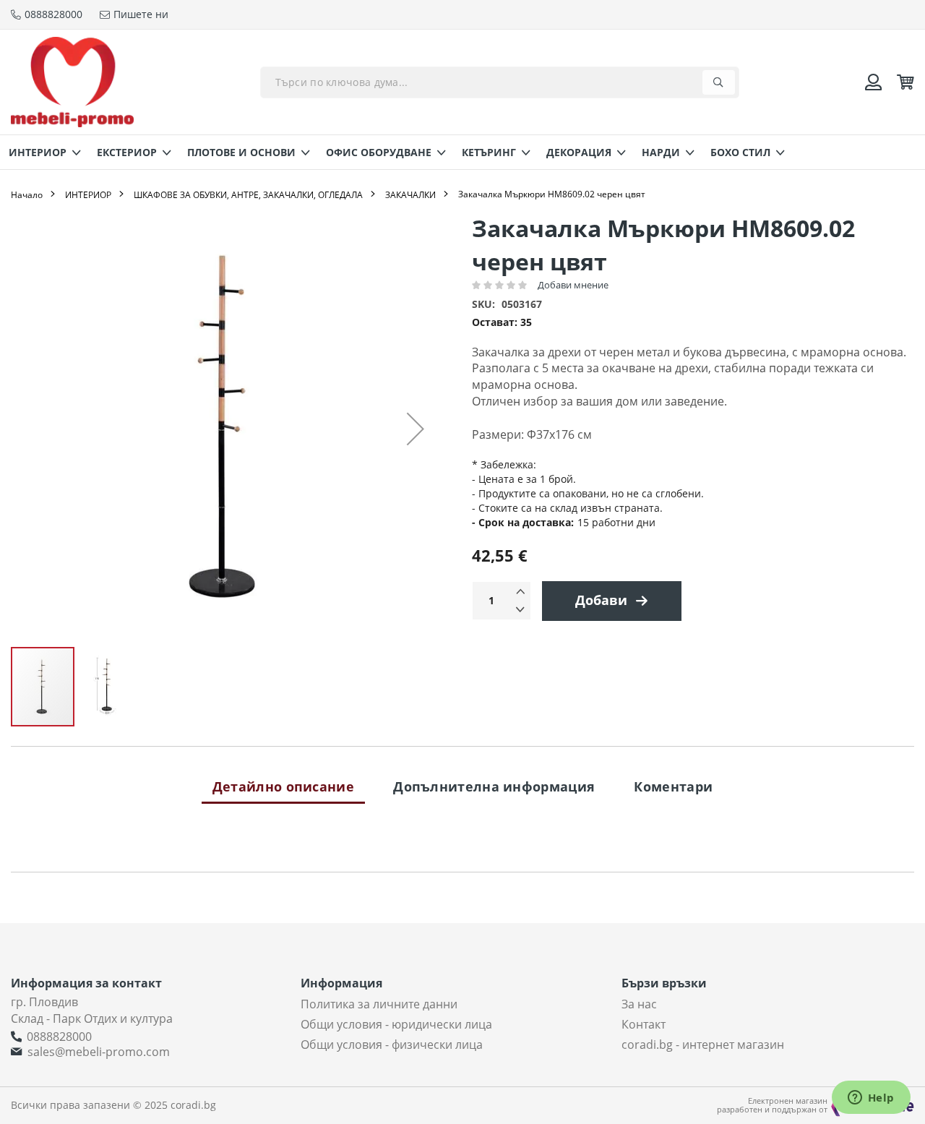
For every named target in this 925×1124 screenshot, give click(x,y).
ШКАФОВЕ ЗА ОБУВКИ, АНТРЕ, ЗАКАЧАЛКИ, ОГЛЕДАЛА (248, 195)
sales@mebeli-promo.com (98, 1051)
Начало (27, 195)
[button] (415, 428)
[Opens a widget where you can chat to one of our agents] (871, 1099)
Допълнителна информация (494, 786)
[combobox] (499, 82)
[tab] (283, 786)
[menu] (462, 152)
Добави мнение (573, 284)
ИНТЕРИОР (88, 195)
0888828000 (59, 1036)
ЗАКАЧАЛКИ (410, 195)
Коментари (673, 786)
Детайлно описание (283, 786)
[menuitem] (40, 152)
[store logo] (72, 82)
